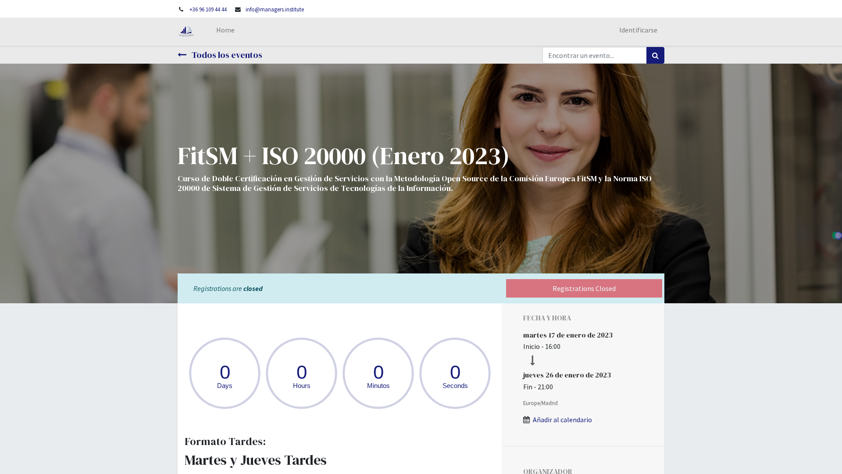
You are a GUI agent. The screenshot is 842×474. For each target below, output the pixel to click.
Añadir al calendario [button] (562, 419)
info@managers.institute (275, 9)
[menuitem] (225, 32)
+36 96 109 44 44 (208, 9)
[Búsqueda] (655, 55)
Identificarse (638, 29)
